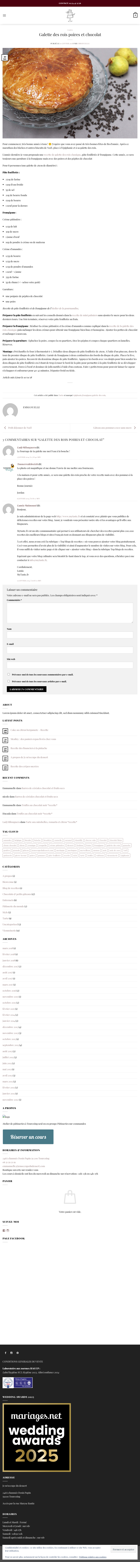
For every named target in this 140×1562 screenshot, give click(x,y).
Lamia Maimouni (26, 505)
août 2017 (7, 972)
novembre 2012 (10, 1099)
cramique (32, 845)
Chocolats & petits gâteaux (17, 894)
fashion (80, 845)
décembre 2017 (10, 966)
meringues (72, 850)
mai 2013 (7, 1069)
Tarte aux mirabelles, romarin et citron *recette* (51, 821)
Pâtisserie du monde (13, 906)
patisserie (8, 855)
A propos (7, 875)
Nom (9, 628)
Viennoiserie (9, 930)
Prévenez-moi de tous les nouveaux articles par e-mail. (39, 681)
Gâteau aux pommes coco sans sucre (112, 427)
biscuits (28, 840)
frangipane (87, 395)
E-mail (10, 643)
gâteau (26, 850)
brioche (37, 840)
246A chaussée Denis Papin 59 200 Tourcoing (26, 1158)
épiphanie (77, 395)
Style (5, 912)
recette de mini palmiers (84, 315)
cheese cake (91, 840)
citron (22, 845)
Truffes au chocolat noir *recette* (39, 805)
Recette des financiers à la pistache (29, 748)
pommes (41, 855)
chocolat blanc (116, 840)
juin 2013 (7, 1063)
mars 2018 (8, 948)
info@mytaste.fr (38, 560)
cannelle (58, 840)
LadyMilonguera (26, 447)
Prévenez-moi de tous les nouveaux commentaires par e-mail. (42, 674)
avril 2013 (7, 1075)
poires (32, 855)
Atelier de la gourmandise (64, 308)
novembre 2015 (10, 996)
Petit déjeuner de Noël (20, 427)
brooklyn (47, 840)
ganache (126, 845)
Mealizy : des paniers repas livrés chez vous (33, 739)
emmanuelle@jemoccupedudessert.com (24, 1166)
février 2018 (9, 954)
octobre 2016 (9, 990)
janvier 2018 (9, 960)
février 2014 (9, 1014)
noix (105, 850)
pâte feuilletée (54, 855)
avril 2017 (7, 978)
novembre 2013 (10, 1032)
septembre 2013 (11, 1044)
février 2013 (9, 1087)
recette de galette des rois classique (62, 154)
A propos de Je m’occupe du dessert (29, 757)
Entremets (8, 900)
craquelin (43, 845)
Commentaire (14, 599)
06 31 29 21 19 (9, 1162)
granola (16, 850)
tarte (82, 855)
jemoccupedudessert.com (42, 850)
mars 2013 (8, 1081)
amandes (7, 840)
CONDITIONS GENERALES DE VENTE (23, 1361)
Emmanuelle (83, 43)
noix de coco (115, 850)
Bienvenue (8, 881)
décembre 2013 (10, 1026)
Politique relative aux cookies (92, 1556)
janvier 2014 (9, 1020)
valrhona (100, 855)
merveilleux (85, 850)
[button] (4, 15)
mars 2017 (8, 984)
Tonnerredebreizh (27, 464)
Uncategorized (10, 924)
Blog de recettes (11, 888)
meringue (60, 850)
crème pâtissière (57, 845)
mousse (96, 850)
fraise (88, 845)
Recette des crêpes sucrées (25, 766)
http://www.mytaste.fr (68, 516)
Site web (11, 659)
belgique (18, 840)
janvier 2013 (9, 1093)
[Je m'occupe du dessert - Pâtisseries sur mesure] (70, 15)
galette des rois (99, 395)
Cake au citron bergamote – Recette (29, 729)
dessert (70, 845)
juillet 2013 (8, 1057)
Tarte (70, 30)
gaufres (7, 850)
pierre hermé (21, 855)
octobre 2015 (9, 1002)
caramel (68, 840)
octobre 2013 (9, 1038)
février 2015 (9, 1008)
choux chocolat (10, 845)
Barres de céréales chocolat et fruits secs (43, 788)
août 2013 (7, 1051)
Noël (125, 850)
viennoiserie (112, 855)
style (75, 855)
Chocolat (103, 840)
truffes (90, 855)
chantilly (78, 840)
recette (67, 855)
